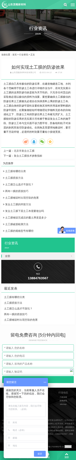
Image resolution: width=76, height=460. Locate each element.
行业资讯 (23, 54)
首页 (14, 54)
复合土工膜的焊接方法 (17, 204)
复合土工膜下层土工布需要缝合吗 (24, 210)
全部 (7, 256)
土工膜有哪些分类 (15, 171)
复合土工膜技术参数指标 (28, 155)
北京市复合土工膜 (24, 150)
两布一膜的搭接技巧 (16, 191)
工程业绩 (63, 397)
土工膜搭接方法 (13, 177)
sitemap (63, 404)
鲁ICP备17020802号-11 (54, 447)
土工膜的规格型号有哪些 (19, 230)
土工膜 (7, 83)
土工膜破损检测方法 (16, 224)
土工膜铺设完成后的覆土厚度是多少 (25, 217)
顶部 (66, 457)
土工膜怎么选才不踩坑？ (19, 184)
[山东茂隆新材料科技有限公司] (13, 4)
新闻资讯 (63, 401)
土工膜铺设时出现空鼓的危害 (21, 197)
